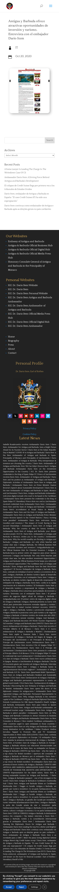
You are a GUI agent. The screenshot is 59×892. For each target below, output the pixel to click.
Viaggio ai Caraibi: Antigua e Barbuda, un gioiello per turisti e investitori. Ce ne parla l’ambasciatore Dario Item (29, 789)
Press (11, 344)
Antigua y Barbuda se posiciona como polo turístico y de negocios (29, 613)
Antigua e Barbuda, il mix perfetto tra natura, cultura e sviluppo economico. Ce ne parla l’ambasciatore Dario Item (29, 810)
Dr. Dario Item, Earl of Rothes (29, 371)
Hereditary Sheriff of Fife (13, 860)
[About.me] (24, 421)
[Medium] (29, 421)
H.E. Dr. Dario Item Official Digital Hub (28, 322)
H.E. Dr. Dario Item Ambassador (25, 326)
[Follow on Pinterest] (31, 416)
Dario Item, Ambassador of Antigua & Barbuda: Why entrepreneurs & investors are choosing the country (29, 460)
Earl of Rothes (49, 857)
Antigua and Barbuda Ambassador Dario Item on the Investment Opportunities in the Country (29, 469)
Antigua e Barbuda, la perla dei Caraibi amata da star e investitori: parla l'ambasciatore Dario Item (29, 805)
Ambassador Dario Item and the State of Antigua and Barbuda (29, 512)
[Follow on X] (15, 416)
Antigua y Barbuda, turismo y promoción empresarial (32, 610)
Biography (13, 340)
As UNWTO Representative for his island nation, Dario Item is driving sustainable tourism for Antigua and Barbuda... (29, 772)
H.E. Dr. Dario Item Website (23, 285)
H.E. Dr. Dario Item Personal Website (28, 293)
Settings (34, 887)
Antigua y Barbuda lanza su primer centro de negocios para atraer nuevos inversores (29, 553)
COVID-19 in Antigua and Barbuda (30, 453)
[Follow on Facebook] (10, 416)
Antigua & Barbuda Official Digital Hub (29, 249)
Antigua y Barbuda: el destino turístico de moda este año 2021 (29, 615)
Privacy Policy (29, 428)
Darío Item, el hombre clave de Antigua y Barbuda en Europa (29, 743)
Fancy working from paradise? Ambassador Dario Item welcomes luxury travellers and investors (29, 520)
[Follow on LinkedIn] (37, 416)
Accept (9, 887)
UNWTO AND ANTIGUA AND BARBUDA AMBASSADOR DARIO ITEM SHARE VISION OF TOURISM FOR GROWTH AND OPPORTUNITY (29, 767)
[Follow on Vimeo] (48, 416)
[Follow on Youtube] (26, 416)
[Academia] (35, 421)
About (11, 349)
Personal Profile (29, 363)
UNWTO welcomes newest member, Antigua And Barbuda (29, 618)
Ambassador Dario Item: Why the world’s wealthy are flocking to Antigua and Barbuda (29, 539)
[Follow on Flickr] (42, 416)
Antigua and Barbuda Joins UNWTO (28, 624)
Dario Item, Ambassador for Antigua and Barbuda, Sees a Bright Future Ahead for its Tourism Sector (29, 447)
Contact (12, 353)
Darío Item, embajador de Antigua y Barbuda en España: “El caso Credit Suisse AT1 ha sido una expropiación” (26, 197)
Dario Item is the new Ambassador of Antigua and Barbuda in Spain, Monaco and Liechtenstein (29, 490)
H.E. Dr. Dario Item (18, 289)
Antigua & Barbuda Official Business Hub (30, 245)
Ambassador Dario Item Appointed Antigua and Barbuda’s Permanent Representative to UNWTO (29, 694)
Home (11, 336)
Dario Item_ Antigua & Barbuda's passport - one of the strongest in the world (29, 778)
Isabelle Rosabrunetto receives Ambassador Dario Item (26, 444)
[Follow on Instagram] (21, 416)
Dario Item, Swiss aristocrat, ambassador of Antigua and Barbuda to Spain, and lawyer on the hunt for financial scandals (29, 854)
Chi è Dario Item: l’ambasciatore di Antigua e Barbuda (33, 678)
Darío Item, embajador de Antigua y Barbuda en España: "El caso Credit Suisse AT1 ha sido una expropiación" (29, 843)
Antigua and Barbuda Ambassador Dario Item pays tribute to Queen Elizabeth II (29, 705)
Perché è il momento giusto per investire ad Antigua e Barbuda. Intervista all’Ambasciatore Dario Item (29, 664)
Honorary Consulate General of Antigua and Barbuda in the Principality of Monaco (29, 265)
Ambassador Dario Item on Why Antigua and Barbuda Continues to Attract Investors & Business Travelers (29, 715)
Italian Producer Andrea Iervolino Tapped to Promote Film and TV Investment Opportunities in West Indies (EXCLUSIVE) (29, 732)
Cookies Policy (29, 434)
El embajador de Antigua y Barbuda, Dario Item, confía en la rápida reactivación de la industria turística (29, 583)
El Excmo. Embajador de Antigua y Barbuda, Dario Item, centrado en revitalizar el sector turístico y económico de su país (29, 572)
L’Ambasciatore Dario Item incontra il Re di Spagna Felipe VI (29, 645)
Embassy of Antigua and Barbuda (26, 241)
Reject (21, 887)
